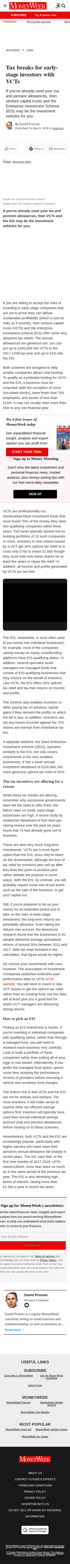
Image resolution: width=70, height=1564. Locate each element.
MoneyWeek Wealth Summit (51, 1407)
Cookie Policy (35, 1501)
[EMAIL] (27, 1305)
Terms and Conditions (35, 1489)
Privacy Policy (35, 1495)
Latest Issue (35, 1389)
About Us (35, 1476)
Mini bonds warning (39, 21)
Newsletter (59, 148)
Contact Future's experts (35, 1483)
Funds (30, 50)
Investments (13, 50)
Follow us (39, 148)
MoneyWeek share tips (19, 1433)
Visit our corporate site (48, 1552)
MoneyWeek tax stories (35, 1440)
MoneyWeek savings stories (51, 1433)
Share (12, 148)
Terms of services (45, 1256)
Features (58, 128)
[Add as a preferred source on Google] (35, 1534)
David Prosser (29, 124)
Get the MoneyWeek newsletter (51, 1380)
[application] (35, 601)
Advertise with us (35, 1507)
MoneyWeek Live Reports (35, 1416)
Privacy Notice (48, 1260)
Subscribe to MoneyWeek (18, 1379)
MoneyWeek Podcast (18, 1406)
